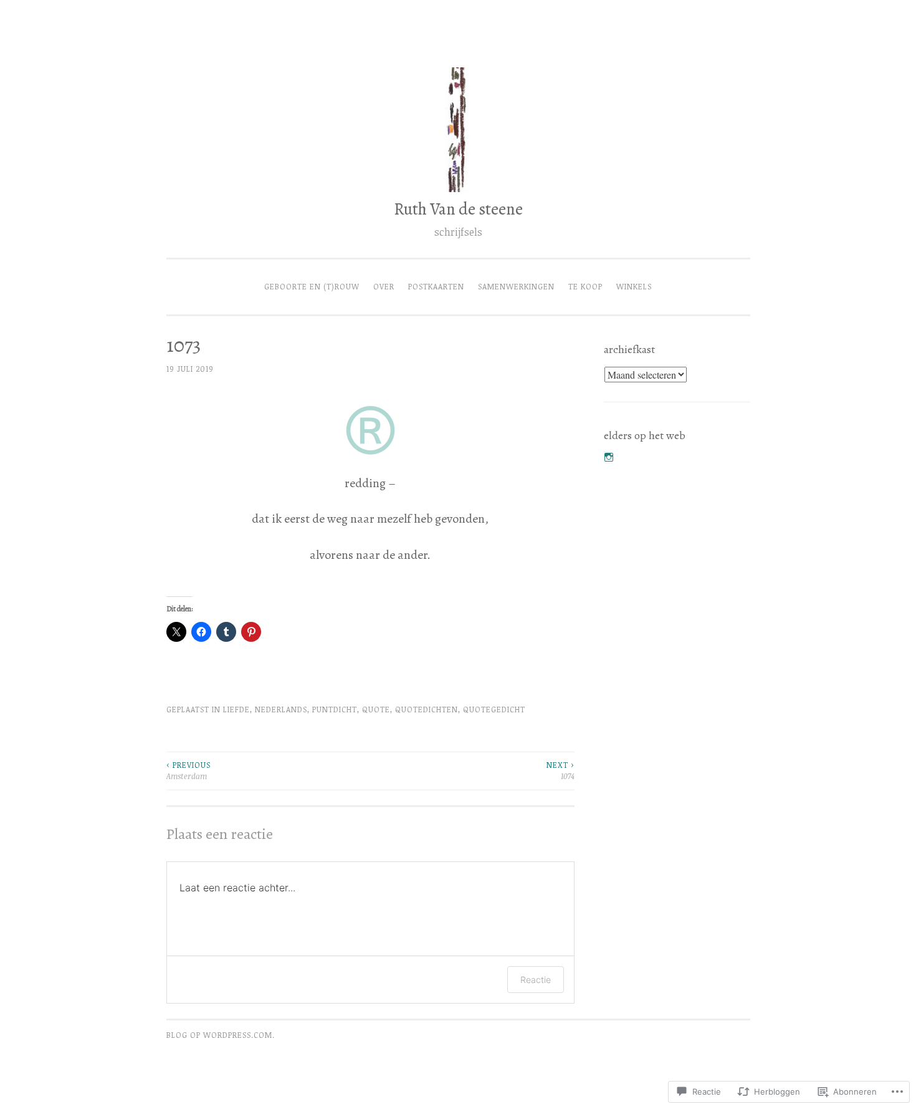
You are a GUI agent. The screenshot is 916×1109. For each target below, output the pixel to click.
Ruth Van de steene (458, 209)
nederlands (281, 709)
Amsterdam (188, 771)
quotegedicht (494, 709)
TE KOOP (585, 286)
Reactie (535, 979)
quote (376, 709)
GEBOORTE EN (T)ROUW (312, 286)
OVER (383, 286)
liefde (236, 709)
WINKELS (634, 286)
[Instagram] (609, 457)
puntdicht (334, 709)
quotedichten (426, 709)
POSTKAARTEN (436, 286)
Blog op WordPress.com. (220, 1035)
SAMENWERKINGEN (516, 286)
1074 (560, 771)
